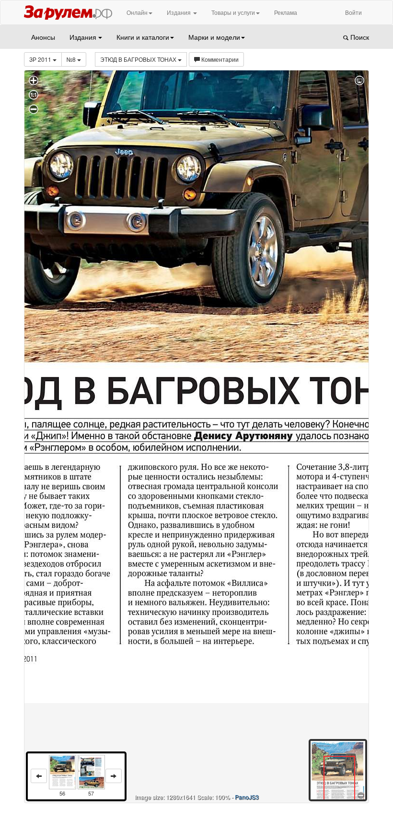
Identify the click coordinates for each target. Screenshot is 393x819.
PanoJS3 (247, 797)
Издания (179, 12)
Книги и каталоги (142, 37)
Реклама (285, 12)
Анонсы (43, 37)
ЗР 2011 (41, 59)
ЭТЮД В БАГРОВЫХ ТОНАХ (139, 59)
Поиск (358, 37)
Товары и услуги (233, 12)
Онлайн (137, 12)
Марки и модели (214, 37)
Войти (353, 12)
